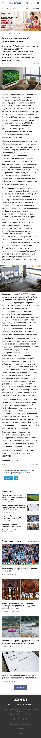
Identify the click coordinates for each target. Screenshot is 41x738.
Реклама (5, 34)
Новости (11, 704)
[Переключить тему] (37, 3)
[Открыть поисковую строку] (27, 3)
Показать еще (20, 687)
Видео (30, 704)
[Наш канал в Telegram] (18, 719)
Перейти (8, 478)
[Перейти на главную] (15, 3)
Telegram (26, 471)
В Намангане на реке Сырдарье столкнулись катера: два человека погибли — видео (20, 642)
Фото (25, 704)
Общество (5, 611)
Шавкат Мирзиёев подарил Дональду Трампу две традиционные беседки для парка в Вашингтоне (18, 605)
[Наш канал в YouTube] (27, 719)
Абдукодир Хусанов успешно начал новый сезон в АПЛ (19, 569)
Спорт (3, 574)
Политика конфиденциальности (20, 724)
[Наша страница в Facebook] (23, 719)
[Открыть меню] (3, 3)
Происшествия (6, 646)
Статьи (18, 704)
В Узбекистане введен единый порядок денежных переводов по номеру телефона (19, 676)
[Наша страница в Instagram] (13, 719)
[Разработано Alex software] (20, 734)
